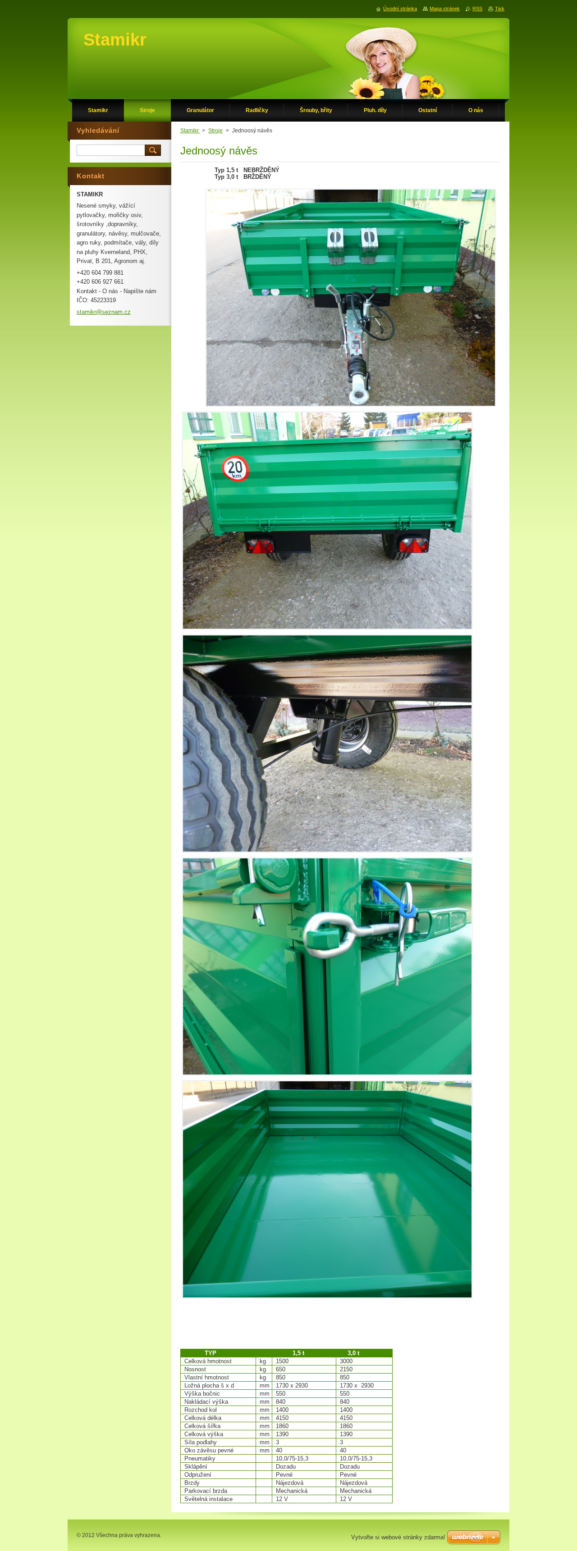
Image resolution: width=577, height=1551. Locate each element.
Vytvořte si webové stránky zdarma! (398, 1537)
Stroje (215, 130)
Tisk (499, 8)
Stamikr (190, 130)
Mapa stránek (445, 8)
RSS (477, 8)
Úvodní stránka (400, 8)
